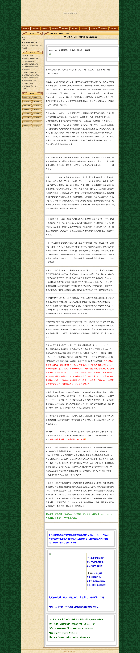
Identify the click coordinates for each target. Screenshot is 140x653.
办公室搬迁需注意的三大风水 (30, 64)
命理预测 (65, 28)
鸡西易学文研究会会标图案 (29, 42)
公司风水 (36, 109)
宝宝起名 (36, 113)
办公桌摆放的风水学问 (28, 61)
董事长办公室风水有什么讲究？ (30, 58)
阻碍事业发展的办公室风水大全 (30, 78)
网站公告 (24, 48)
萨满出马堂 (27, 105)
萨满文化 (36, 101)
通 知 (23, 40)
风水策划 (74, 28)
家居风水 (26, 126)
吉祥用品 (94, 28)
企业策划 (55, 28)
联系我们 (113, 28)
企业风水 (36, 122)
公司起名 (26, 113)
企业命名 (24, 89)
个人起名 (26, 117)
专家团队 (45, 28)
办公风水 (26, 122)
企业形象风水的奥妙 (27, 83)
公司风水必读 (26, 69)
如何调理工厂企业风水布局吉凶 (30, 75)
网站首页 (26, 28)
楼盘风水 (36, 126)
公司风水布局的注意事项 (29, 86)
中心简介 (36, 28)
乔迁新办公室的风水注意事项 (30, 67)
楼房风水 (26, 109)
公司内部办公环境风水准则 (29, 72)
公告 (23, 37)
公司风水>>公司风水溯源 (29, 80)
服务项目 (26, 101)
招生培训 (84, 28)
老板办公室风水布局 (27, 55)
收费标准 (104, 28)
